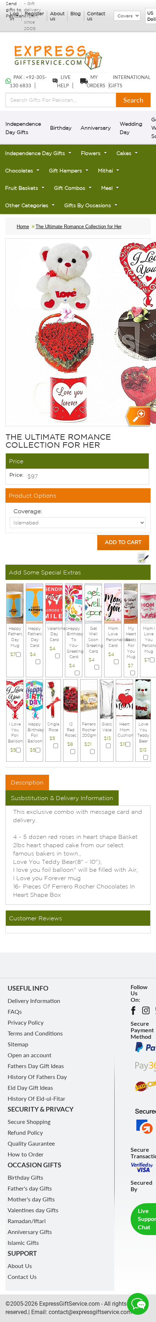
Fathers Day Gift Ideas (36, 1065)
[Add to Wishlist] (143, 557)
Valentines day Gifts (33, 1209)
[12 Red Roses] (70, 698)
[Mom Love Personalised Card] (112, 603)
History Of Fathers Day (37, 1076)
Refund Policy (25, 1132)
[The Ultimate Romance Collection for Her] (137, 416)
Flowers (90, 153)
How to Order (26, 1154)
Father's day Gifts (30, 1188)
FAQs (15, 1011)
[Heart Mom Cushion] (124, 698)
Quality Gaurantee (31, 1143)
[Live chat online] (138, 1304)
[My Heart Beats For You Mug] (130, 603)
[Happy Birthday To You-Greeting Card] (73, 603)
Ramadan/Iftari (27, 1220)
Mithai (105, 170)
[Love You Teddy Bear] (143, 698)
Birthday (60, 128)
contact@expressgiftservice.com (89, 1312)
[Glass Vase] (106, 698)
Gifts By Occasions (87, 205)
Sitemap (18, 1044)
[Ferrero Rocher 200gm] (89, 698)
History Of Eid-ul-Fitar (36, 1098)
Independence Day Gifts (35, 153)
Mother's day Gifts (31, 1199)
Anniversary (96, 128)
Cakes (123, 153)
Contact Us (22, 1276)
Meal (106, 188)
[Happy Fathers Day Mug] (15, 603)
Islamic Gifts (23, 1242)
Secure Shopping (29, 1121)
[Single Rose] (53, 698)
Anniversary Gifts (30, 1231)
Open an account (30, 1054)
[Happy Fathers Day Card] (34, 603)
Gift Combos (69, 188)
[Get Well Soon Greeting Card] (93, 603)
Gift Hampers (65, 170)
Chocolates (19, 170)
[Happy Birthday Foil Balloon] (34, 698)
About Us (20, 1265)
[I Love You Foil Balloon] (15, 698)
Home (23, 226)
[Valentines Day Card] (54, 603)
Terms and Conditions (35, 1033)
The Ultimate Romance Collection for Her (79, 226)
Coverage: (27, 511)
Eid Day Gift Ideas (30, 1087)
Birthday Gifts (25, 1177)
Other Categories (26, 205)
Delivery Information (34, 1000)
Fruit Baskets (21, 188)
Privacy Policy (26, 1022)
